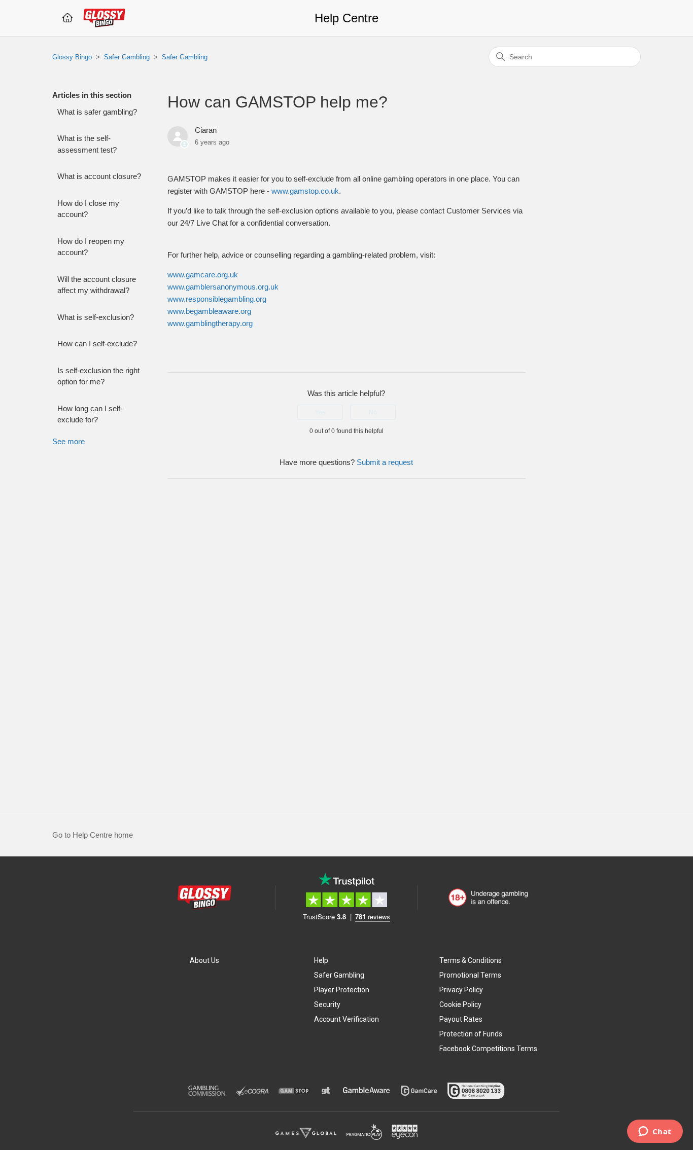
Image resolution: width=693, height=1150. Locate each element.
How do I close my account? (88, 209)
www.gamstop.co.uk (305, 191)
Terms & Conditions (470, 960)
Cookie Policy (460, 1004)
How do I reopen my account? (90, 247)
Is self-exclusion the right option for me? (98, 376)
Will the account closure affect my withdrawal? (96, 285)
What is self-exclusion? (95, 317)
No (373, 412)
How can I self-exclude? (97, 343)
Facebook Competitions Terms (488, 1049)
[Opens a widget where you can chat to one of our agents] (655, 1132)
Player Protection (341, 990)
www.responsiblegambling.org (216, 299)
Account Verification (346, 1019)
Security (327, 1004)
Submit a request (385, 462)
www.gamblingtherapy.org (210, 323)
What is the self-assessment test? (87, 144)
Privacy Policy (461, 990)
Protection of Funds (470, 1034)
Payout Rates (460, 1019)
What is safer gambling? (97, 111)
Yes (320, 412)
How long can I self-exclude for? (90, 414)
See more (68, 441)
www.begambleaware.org (209, 311)
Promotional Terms (470, 975)
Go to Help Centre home (92, 835)
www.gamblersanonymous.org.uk (223, 286)
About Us (204, 960)
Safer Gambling (127, 57)
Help (321, 960)
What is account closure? (99, 176)
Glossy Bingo (72, 57)
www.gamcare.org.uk (202, 274)
